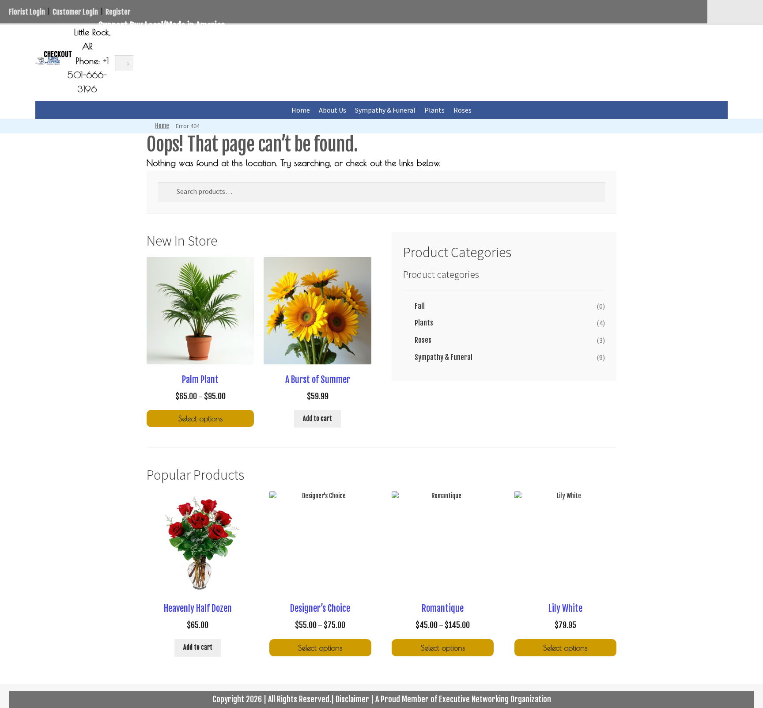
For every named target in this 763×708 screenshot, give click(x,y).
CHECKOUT (58, 54)
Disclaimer (352, 699)
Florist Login (27, 12)
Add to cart (317, 418)
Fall (420, 306)
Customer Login (75, 12)
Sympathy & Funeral (385, 110)
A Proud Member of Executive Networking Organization (463, 699)
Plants (434, 110)
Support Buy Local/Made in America (161, 25)
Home (300, 110)
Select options (200, 418)
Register (118, 12)
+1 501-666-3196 (88, 75)
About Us (332, 110)
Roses (462, 110)
